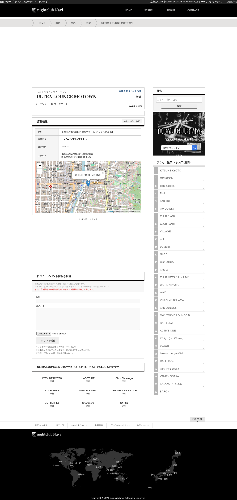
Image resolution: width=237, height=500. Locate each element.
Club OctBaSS (168, 307)
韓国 (118, 462)
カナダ (64, 456)
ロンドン (87, 458)
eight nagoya (167, 185)
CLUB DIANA (168, 216)
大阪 (164, 473)
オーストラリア (121, 478)
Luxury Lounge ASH (171, 353)
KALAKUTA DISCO (171, 383)
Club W (164, 269)
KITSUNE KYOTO (52, 379)
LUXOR (164, 345)
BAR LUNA (166, 322)
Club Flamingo (124, 379)
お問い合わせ (143, 425)
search (149, 10)
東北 (175, 465)
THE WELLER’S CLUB (124, 392)
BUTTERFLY (52, 404)
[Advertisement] (118, 57)
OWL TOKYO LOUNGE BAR (176, 315)
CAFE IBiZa (166, 361)
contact (193, 10)
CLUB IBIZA (52, 392)
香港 (114, 466)
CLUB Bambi (167, 223)
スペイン (88, 462)
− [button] (40, 171)
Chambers (88, 404)
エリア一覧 (59, 425)
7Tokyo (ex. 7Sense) (171, 338)
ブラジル (81, 475)
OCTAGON (166, 178)
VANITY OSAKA (169, 376)
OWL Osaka (167, 208)
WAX (163, 292)
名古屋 (169, 475)
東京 (175, 473)
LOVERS (165, 246)
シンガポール (113, 473)
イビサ (89, 465)
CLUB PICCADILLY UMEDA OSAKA (181, 277)
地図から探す (41, 425)
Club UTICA (167, 261)
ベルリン (96, 459)
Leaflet (110, 211)
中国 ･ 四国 (163, 479)
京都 (168, 470)
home (128, 10)
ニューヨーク (75, 463)
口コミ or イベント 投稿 (130, 91)
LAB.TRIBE (88, 379)
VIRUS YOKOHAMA (172, 300)
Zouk (163, 193)
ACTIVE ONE (168, 330)
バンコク (110, 470)
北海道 (177, 453)
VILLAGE (165, 231)
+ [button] (40, 165)
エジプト (99, 467)
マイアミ (71, 466)
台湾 (120, 467)
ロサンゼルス (56, 465)
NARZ (163, 254)
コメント (40, 305)
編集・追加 (132, 121)
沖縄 (150, 487)
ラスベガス (61, 461)
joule (162, 239)
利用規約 (99, 425)
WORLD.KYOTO (88, 392)
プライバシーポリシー (120, 425)
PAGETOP (197, 419)
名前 (38, 296)
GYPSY (124, 404)
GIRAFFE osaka (169, 368)
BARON (164, 391)
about (171, 10)
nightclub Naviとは (79, 425)
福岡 (153, 475)
